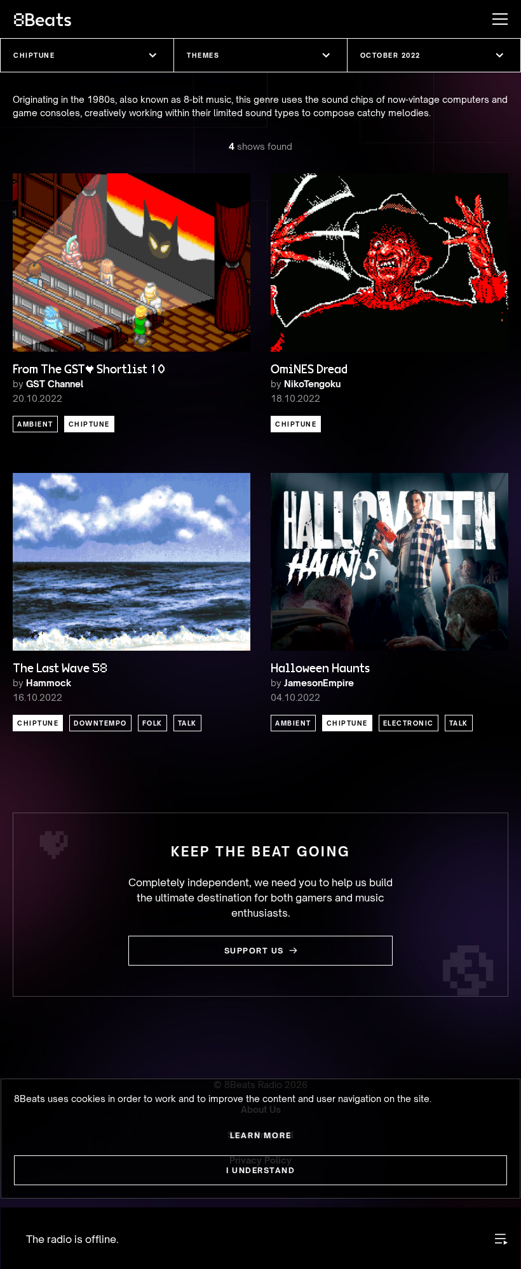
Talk (187, 723)
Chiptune (89, 424)
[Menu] (494, 19)
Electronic (408, 723)
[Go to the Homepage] (43, 19)
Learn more (261, 1135)
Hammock (48, 682)
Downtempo (100, 723)
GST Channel (54, 383)
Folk (152, 723)
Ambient (35, 424)
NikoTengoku (312, 383)
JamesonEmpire (319, 682)
